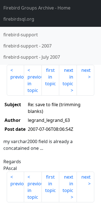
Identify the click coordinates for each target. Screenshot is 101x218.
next (86, 70)
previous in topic (34, 83)
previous (17, 77)
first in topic (50, 77)
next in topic (68, 77)
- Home (36, 8)
